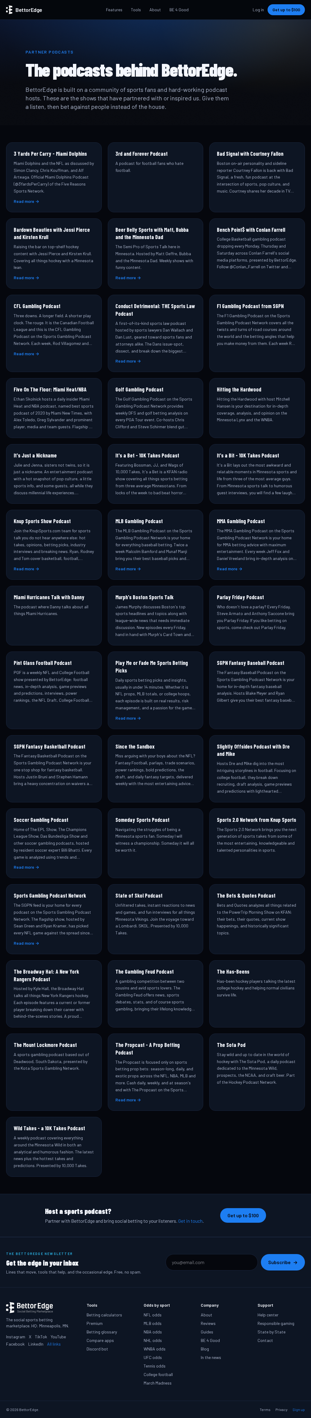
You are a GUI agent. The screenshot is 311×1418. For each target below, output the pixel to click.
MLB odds (153, 1323)
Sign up (298, 1409)
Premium (95, 1323)
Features (114, 9)
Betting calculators (104, 1314)
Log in (258, 9)
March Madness (158, 1382)
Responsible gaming (276, 1323)
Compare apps (100, 1340)
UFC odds (153, 1357)
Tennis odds (155, 1365)
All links (54, 1344)
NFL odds (153, 1314)
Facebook (15, 1344)
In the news (211, 1357)
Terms (265, 1409)
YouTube (58, 1336)
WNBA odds (155, 1348)
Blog (205, 1348)
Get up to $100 (286, 9)
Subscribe (283, 1262)
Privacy (281, 1409)
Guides (207, 1331)
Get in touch (190, 1221)
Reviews (208, 1323)
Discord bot (97, 1348)
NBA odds (153, 1331)
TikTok (41, 1336)
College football (158, 1374)
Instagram (15, 1336)
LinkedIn (35, 1344)
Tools (136, 9)
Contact (265, 1340)
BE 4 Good (179, 9)
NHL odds (153, 1340)
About (155, 9)
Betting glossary (102, 1331)
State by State (271, 1331)
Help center (268, 1314)
